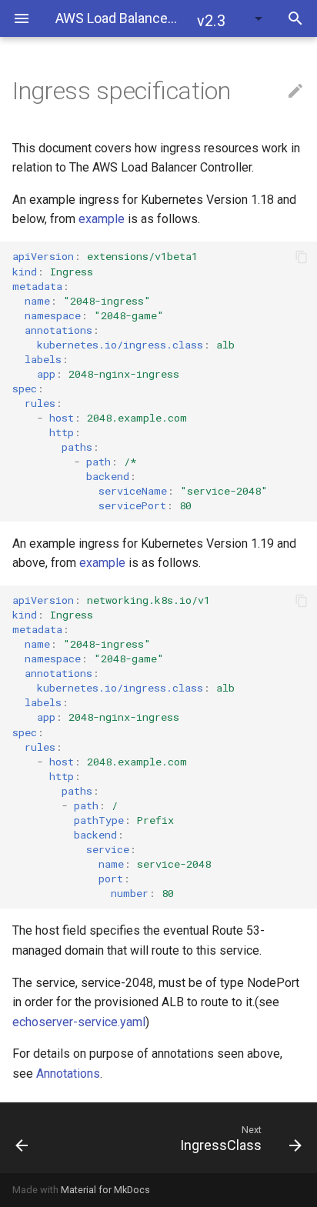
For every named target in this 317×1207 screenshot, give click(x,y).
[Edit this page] (295, 92)
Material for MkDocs (105, 1189)
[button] (231, 18)
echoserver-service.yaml (78, 1022)
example (101, 219)
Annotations (68, 1073)
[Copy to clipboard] (301, 257)
